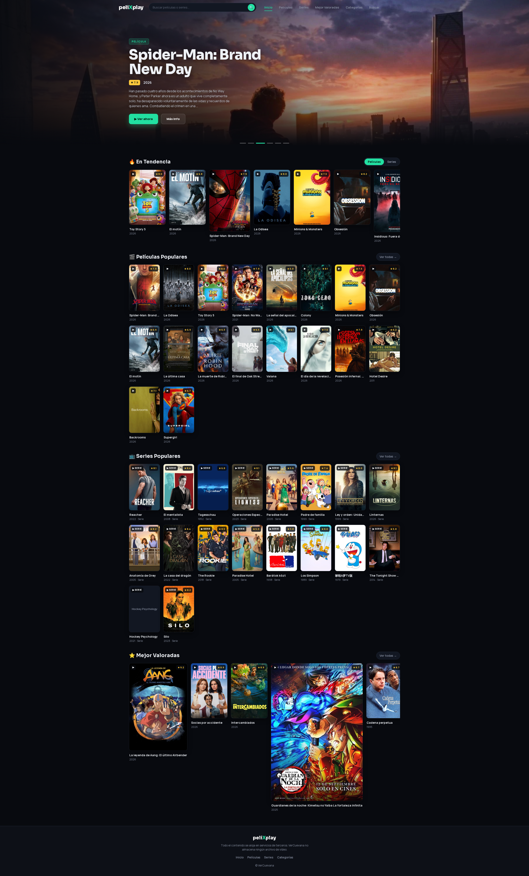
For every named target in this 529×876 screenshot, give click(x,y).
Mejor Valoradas (327, 7)
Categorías (354, 7)
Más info (173, 119)
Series (304, 7)
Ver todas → (388, 257)
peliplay (131, 7)
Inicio (268, 7)
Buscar (374, 7)
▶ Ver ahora (143, 119)
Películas (285, 7)
